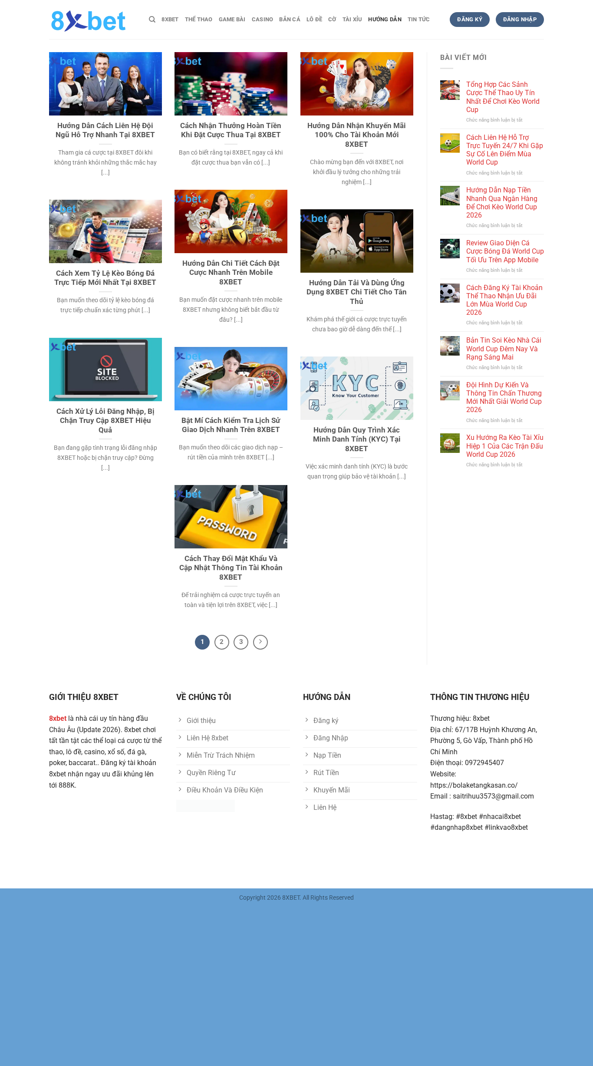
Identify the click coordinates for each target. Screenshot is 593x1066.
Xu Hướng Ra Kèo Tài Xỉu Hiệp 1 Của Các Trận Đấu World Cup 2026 (505, 445)
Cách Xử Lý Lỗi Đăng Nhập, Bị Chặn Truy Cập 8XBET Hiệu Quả (105, 420)
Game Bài (232, 19)
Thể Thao (199, 19)
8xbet (169, 19)
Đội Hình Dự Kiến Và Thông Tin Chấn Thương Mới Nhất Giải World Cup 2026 (504, 397)
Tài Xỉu (352, 19)
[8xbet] (92, 19)
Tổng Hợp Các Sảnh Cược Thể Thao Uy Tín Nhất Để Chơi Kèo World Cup (503, 97)
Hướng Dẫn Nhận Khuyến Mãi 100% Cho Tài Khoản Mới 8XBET (356, 135)
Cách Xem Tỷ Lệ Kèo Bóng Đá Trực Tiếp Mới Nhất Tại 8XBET (105, 278)
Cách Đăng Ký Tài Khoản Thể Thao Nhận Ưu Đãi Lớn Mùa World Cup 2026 (504, 300)
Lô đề (314, 19)
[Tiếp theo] (260, 642)
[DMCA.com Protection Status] (205, 805)
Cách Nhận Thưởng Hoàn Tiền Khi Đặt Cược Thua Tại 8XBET (230, 130)
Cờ (332, 19)
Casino (262, 19)
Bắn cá (289, 19)
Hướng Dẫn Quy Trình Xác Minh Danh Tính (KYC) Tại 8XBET (357, 439)
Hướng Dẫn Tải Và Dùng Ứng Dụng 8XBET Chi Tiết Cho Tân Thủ (356, 292)
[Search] (152, 19)
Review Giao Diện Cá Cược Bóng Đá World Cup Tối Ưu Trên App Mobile (505, 251)
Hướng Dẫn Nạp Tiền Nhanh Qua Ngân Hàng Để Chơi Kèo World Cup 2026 (501, 202)
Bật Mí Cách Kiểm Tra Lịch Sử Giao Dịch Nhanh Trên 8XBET (230, 425)
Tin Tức (419, 19)
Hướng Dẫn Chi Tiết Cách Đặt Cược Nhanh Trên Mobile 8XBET (231, 272)
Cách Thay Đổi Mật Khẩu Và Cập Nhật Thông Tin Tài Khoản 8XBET (231, 567)
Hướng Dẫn (384, 19)
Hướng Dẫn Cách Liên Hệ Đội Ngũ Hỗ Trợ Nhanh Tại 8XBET (105, 130)
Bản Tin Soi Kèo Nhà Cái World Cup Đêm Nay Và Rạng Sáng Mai (503, 348)
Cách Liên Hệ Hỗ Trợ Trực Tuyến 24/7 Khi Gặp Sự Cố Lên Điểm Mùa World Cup (504, 150)
